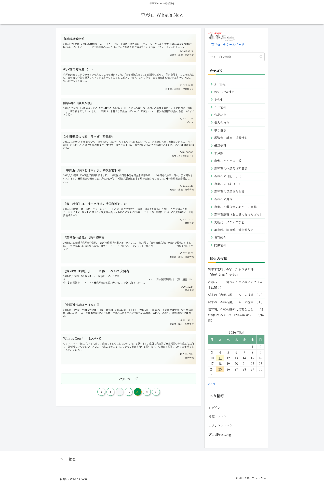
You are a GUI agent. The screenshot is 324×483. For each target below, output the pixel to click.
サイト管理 (67, 458)
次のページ (128, 378)
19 (128, 392)
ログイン (215, 407)
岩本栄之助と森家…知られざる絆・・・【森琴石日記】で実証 (235, 272)
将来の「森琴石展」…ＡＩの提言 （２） (236, 295)
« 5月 (211, 384)
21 (146, 392)
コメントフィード (221, 425)
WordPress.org (220, 434)
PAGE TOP (314, 465)
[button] (261, 57)
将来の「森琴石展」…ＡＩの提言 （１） (236, 302)
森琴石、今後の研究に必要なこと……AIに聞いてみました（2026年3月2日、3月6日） (236, 315)
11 (220, 358)
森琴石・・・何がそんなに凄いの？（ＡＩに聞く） (235, 284)
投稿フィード (218, 416)
